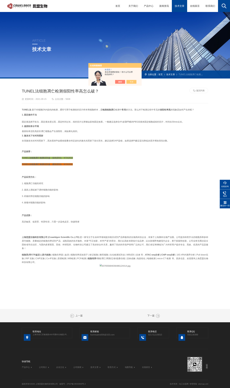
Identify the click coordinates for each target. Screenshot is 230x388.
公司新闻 (77, 367)
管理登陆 (193, 384)
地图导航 (129, 367)
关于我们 (133, 6)
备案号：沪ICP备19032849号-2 (72, 384)
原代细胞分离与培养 (158, 316)
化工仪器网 (183, 384)
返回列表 (200, 90)
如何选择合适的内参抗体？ (72, 316)
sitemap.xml (203, 384)
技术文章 (179, 6)
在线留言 (195, 6)
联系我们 (210, 6)
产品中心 (148, 6)
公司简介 (43, 367)
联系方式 (112, 367)
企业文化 (60, 367)
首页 (117, 6)
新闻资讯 (164, 6)
